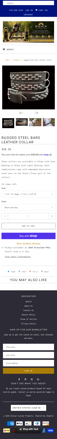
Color (4, 201)
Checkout (28, 15)
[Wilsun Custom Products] (28, 32)
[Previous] (21, 112)
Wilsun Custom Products (22, 416)
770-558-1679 (16, 10)
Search (28, 301)
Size (3, 188)
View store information (18, 256)
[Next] (36, 112)
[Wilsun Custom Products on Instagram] (32, 379)
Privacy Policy (28, 324)
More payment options (28, 243)
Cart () (43, 10)
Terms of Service (28, 319)
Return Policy (28, 315)
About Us (28, 306)
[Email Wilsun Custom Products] (38, 379)
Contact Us (28, 310)
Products (17, 60)
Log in (29, 10)
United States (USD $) (27, 408)
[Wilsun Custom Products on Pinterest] (25, 379)
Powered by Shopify (44, 416)
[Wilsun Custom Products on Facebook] (19, 379)
